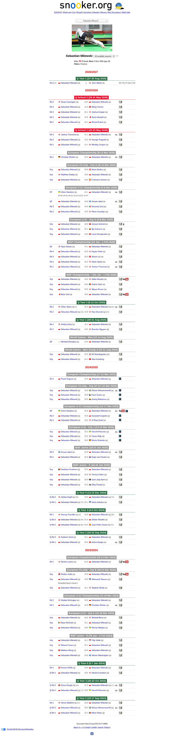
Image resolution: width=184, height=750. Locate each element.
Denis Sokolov (98, 502)
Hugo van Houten (99, 457)
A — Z (81, 727)
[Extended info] (124, 225)
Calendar (95, 12)
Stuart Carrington (68, 102)
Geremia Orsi (97, 206)
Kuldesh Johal (67, 537)
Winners (103, 12)
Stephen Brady (98, 588)
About (76, 727)
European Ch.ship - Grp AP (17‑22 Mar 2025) (91, 386)
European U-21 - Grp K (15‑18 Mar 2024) (91, 613)
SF (51, 192)
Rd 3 (52, 112)
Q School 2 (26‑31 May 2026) (91, 97)
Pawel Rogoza (67, 379)
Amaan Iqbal (97, 201)
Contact (87, 727)
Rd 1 (52, 122)
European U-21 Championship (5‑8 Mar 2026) (91, 187)
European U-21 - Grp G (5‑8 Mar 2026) (91, 219)
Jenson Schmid (98, 224)
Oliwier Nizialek (98, 519)
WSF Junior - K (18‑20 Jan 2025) (91, 465)
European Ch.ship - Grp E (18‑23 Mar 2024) (91, 569)
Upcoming (87, 12)
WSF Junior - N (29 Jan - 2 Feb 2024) (91, 635)
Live (74, 12)
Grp (51, 169)
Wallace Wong (67, 650)
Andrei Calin (97, 284)
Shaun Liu (96, 257)
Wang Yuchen (97, 107)
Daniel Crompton (99, 673)
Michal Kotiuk (97, 122)
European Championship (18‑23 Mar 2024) (91, 557)
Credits (94, 727)
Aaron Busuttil (98, 117)
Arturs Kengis (97, 542)
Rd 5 (52, 102)
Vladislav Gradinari (69, 469)
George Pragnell (99, 140)
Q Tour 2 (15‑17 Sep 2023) (91, 698)
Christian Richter (68, 157)
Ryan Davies (66, 246)
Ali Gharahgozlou (99, 354)
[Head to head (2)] (116, 193)
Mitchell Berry (97, 617)
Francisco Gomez (99, 180)
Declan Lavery (67, 562)
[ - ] (117, 55)
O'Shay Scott (97, 420)
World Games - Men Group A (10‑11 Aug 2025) (91, 349)
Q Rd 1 (53, 502)
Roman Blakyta (98, 628)
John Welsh (97, 83)
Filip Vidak (96, 640)
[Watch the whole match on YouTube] (126, 280)
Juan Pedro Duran (99, 525)
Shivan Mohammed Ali (101, 390)
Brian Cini (65, 294)
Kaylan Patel (97, 251)
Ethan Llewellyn (98, 212)
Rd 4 (52, 107)
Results (79, 12)
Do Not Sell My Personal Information (20, 729)
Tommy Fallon (98, 474)
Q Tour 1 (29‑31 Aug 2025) (91, 319)
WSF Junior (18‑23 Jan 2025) (91, 447)
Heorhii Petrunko (99, 432)
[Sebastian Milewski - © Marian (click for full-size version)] (92, 37)
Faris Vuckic (97, 395)
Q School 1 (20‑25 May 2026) (91, 130)
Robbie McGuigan (68, 600)
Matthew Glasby (68, 174)
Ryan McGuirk (67, 623)
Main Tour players (114, 12)
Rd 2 (52, 83)
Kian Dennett (97, 312)
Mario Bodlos (97, 169)
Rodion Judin (66, 574)
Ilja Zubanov (97, 229)
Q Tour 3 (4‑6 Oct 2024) (91, 510)
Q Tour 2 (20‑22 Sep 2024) (91, 532)
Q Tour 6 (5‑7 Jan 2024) (91, 663)
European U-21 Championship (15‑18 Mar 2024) (91, 595)
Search (100, 727)
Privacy (107, 727)
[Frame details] (120, 103)
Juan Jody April (98, 479)
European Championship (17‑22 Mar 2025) (91, 374)
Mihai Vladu (97, 713)
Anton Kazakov (67, 192)
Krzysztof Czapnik (99, 416)
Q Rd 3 (53, 519)
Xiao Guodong (98, 359)
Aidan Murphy (98, 279)
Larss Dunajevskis (99, 234)
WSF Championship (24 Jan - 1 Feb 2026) (91, 242)
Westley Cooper (98, 145)
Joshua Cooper (98, 112)
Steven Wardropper (100, 655)
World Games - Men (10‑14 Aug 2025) (91, 337)
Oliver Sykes (97, 262)
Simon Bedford (67, 703)
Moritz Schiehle (98, 440)
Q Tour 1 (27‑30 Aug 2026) (91, 78)
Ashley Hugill (66, 497)
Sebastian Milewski (69, 83)
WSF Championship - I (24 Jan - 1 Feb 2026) (91, 274)
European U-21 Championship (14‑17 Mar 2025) (91, 406)
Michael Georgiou (68, 342)
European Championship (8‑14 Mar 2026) (91, 152)
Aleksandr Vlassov (99, 579)
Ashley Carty (66, 324)
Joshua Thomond (68, 134)
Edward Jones (67, 645)
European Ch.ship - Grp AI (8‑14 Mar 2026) (91, 165)
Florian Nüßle (67, 668)
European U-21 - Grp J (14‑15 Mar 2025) (91, 427)
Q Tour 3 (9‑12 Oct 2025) (91, 302)
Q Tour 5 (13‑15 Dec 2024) (91, 492)
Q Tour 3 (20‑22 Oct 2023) (91, 681)
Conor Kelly (97, 436)
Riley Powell (97, 485)
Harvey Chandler (68, 514)
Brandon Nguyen (99, 329)
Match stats (126, 12)
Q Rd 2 (53, 497)
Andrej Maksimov (99, 399)
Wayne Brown (97, 289)
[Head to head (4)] (116, 135)
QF (51, 201)
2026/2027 (58, 12)
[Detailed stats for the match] (120, 379)
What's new (67, 12)
